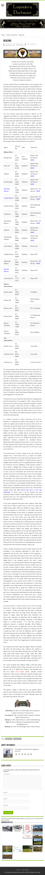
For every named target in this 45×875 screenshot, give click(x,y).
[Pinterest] (26, 870)
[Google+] (19, 870)
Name (5, 792)
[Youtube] (28, 870)
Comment (6, 774)
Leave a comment (10, 45)
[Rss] (17, 870)
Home (3, 35)
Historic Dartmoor (12, 35)
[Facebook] (21, 870)
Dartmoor (17, 739)
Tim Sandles (8, 44)
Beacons (9, 739)
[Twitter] (23, 870)
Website (5, 805)
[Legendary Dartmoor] (22, 9)
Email (5, 799)
